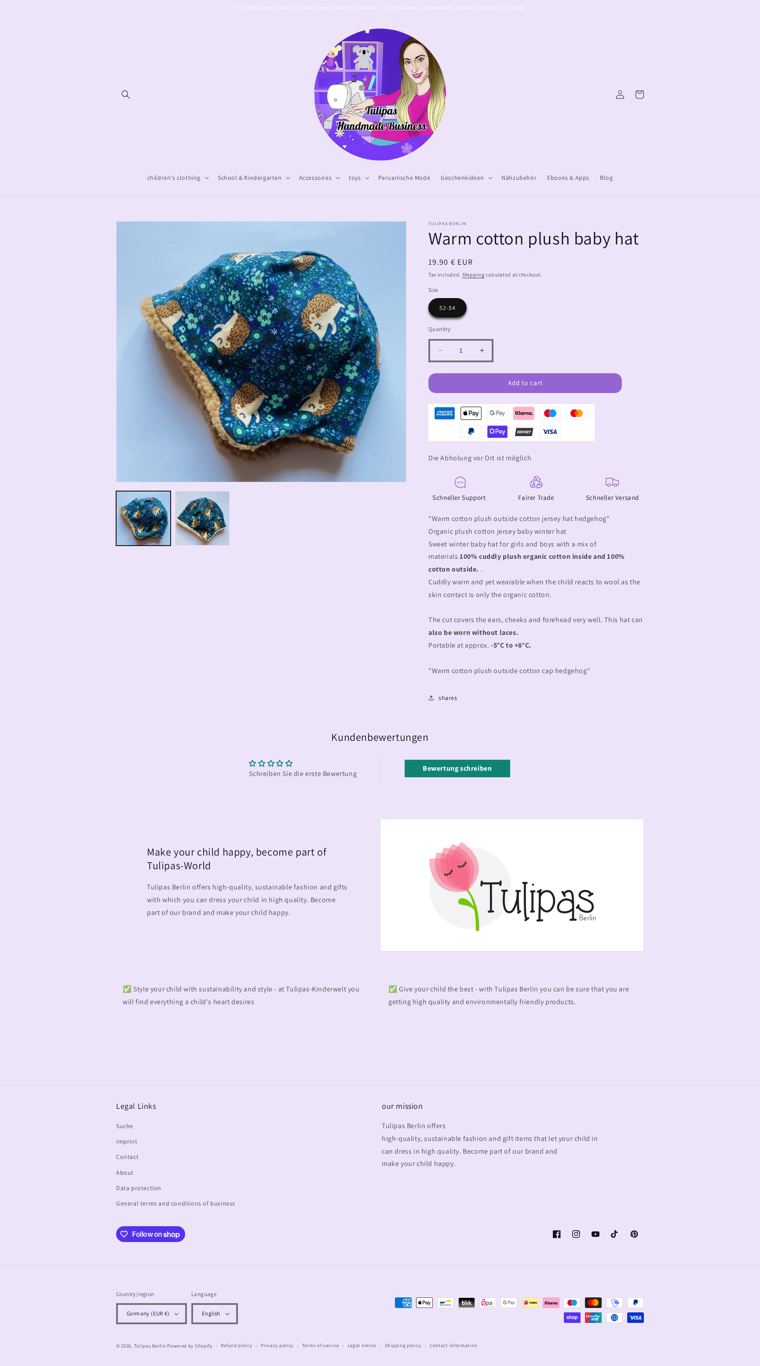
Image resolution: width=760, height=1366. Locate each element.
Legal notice (362, 1345)
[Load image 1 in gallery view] (143, 518)
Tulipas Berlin (150, 1346)
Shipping (473, 274)
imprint (126, 1141)
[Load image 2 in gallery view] (202, 518)
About (125, 1173)
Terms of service (320, 1345)
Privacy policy (277, 1345)
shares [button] (447, 698)
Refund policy (236, 1345)
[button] (125, 94)
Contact (127, 1157)
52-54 (447, 308)
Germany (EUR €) (148, 1313)
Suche (124, 1126)
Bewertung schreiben (457, 768)
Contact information (453, 1345)
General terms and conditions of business (175, 1203)
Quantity (439, 329)
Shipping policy (403, 1345)
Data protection (138, 1188)
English (211, 1313)
